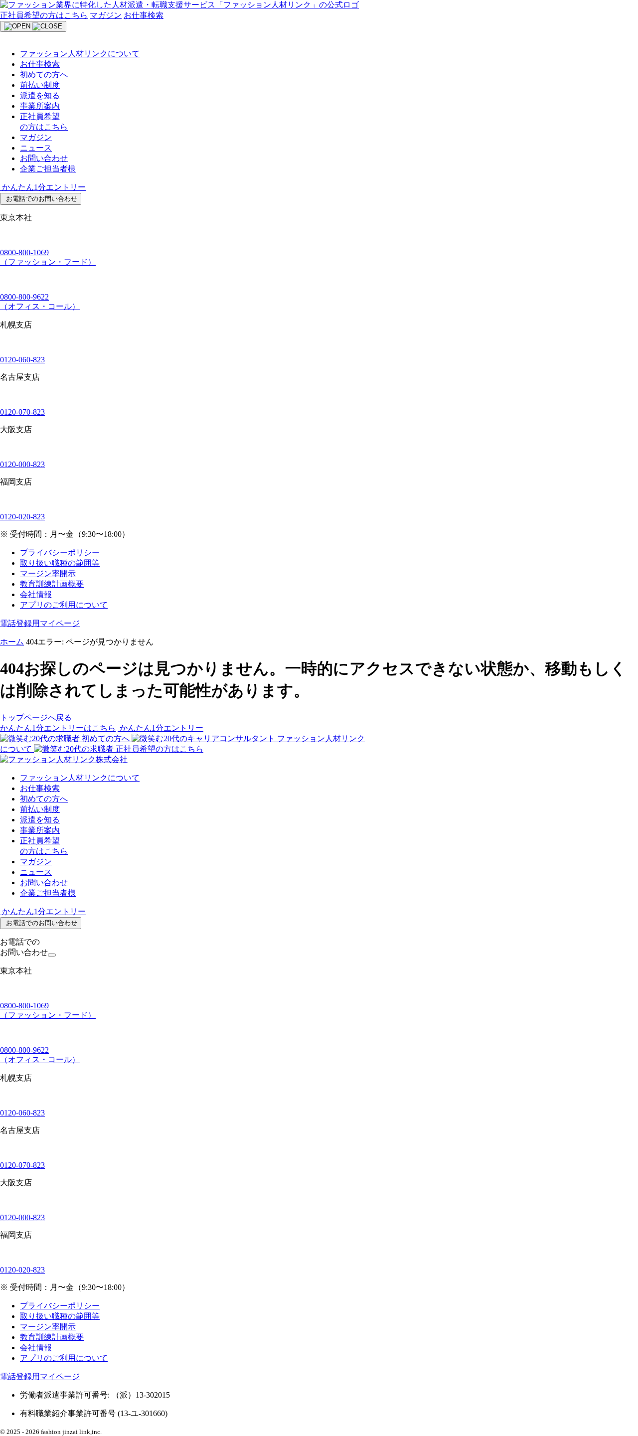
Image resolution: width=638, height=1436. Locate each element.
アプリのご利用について (64, 605)
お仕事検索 (143, 15)
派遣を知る (40, 95)
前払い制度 (40, 85)
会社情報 (36, 594)
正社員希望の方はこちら (44, 15)
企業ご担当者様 (48, 168)
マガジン (106, 15)
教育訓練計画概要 (52, 584)
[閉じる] (52, 955)
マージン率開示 (48, 573)
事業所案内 (40, 106)
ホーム (12, 642)
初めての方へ (44, 74)
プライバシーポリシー (60, 552)
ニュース (36, 148)
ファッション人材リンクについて (80, 53)
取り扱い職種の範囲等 (60, 563)
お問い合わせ (44, 158)
